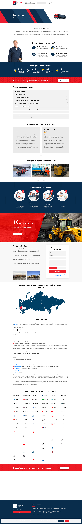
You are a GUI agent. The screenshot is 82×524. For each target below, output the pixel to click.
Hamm (26, 423)
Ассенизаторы (59, 512)
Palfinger (55, 443)
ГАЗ (35, 395)
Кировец (27, 399)
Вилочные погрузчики (46, 511)
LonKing (26, 439)
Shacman (55, 447)
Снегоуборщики (52, 509)
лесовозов (16, 372)
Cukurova (64, 411)
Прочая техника (31, 7)
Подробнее (61, 520)
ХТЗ (64, 403)
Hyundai (36, 427)
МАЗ (64, 399)
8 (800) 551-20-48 (52, 3)
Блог (63, 512)
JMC (35, 431)
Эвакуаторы (63, 508)
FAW (26, 419)
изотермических (17, 368)
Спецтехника (16, 7)
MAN (54, 439)
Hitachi (17, 427)
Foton (45, 419)
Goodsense (18, 423)
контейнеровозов (17, 370)
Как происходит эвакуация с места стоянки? (25, 112)
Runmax (17, 447)
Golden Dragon (65, 419)
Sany (26, 447)
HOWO (26, 427)
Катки (44, 512)
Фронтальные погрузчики (37, 512)
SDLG (45, 447)
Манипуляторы (47, 508)
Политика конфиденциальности (38, 514)
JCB (26, 431)
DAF (26, 415)
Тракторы (34, 511)
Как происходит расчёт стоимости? (23, 97)
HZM (45, 427)
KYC (45, 435)
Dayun (45, 415)
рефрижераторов (17, 366)
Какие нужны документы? (21, 94)
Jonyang (45, 431)
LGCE (55, 435)
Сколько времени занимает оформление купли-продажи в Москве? (30, 115)
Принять (67, 520)
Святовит (36, 403)
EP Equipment (18, 419)
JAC (16, 431)
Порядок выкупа (46, 7)
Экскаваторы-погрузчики (43, 509)
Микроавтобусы (40, 508)
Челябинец (18, 407)
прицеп (15, 324)
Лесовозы (48, 512)
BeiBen (55, 407)
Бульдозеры (59, 511)
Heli (45, 423)
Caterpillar (36, 411)
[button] (37, 155)
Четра (26, 407)
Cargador (26, 411)
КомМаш (46, 399)
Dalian (36, 415)
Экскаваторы (35, 509)
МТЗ (16, 403)
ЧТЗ (35, 407)
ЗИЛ (54, 395)
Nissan (45, 443)
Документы (60, 7)
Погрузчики (39, 511)
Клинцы (36, 399)
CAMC (17, 411)
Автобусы (34, 508)
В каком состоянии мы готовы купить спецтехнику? (26, 109)
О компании (53, 7)
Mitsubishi (27, 443)
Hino (64, 423)
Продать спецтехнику (22, 512)
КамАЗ (17, 399)
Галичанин (46, 395)
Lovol (36, 439)
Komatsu (64, 431)
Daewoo (17, 415)
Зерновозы (53, 512)
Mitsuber (17, 443)
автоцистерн (16, 364)
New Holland (37, 443)
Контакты (66, 7)
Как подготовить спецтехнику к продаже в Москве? (26, 103)
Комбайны (58, 509)
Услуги (25, 7)
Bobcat (64, 407)
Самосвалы (53, 508)
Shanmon (64, 447)
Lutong (45, 439)
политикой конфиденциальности (50, 521)
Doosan (64, 415)
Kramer (17, 435)
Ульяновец (46, 403)
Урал (54, 403)
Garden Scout (56, 419)
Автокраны (54, 511)
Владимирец (27, 395)
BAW (45, 407)
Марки (21, 7)
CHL (54, 411)
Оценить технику (57, 271)
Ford (35, 419)
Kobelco (55, 431)
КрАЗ (55, 399)
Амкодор (17, 395)
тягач (65, 323)
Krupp (26, 435)
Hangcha (36, 423)
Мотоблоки (63, 509)
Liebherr (64, 435)
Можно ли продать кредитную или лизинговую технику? (27, 100)
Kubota (36, 435)
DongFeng (55, 415)
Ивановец (65, 395)
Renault (64, 443)
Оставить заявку (63, 80)
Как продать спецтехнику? (21, 91)
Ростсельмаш (27, 403)
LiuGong (17, 439)
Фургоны (57, 508)
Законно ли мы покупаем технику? (22, 106)
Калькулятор (38, 7)
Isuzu (55, 427)
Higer (55, 423)
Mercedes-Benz (66, 439)
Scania (36, 447)
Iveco (64, 427)
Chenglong (46, 411)
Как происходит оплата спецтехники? (23, 117)
